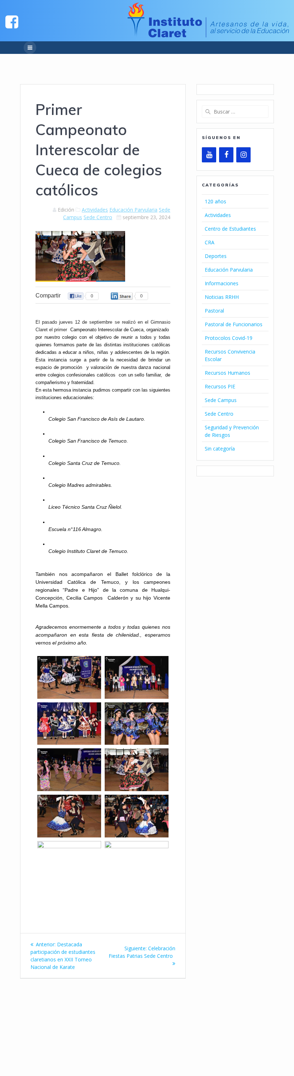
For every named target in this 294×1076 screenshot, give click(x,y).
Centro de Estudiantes (230, 228)
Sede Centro (98, 217)
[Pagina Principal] (11, 21)
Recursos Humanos (227, 372)
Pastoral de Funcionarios (233, 324)
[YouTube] (209, 154)
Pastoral (214, 310)
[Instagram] (243, 154)
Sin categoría (220, 448)
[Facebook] (226, 154)
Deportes (216, 256)
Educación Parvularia (133, 209)
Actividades (95, 209)
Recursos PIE (220, 386)
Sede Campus (221, 400)
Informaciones (221, 283)
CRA (209, 242)
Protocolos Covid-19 (228, 337)
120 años (215, 201)
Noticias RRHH (222, 297)
